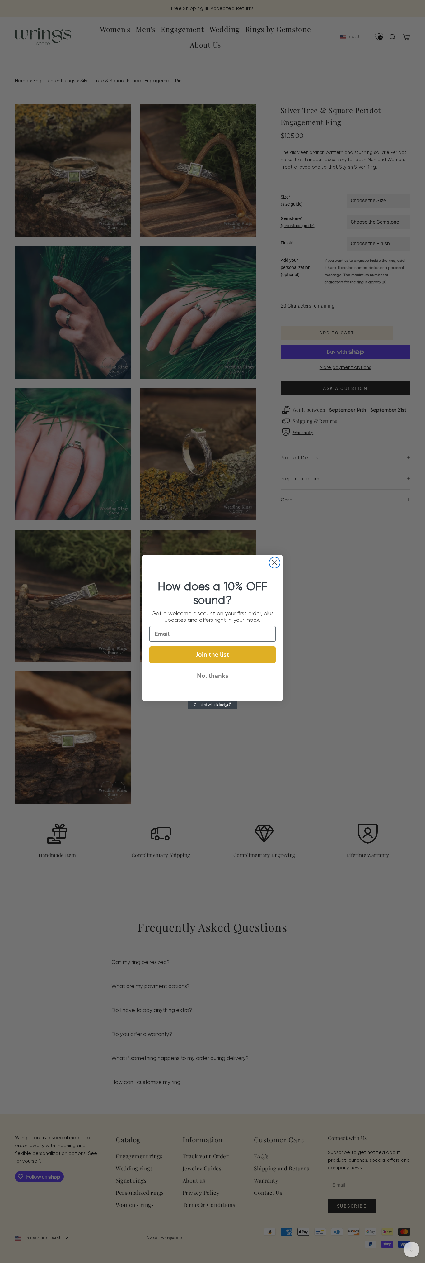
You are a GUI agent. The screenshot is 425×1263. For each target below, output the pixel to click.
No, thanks (212, 676)
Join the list (212, 654)
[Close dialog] (274, 562)
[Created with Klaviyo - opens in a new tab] (212, 705)
